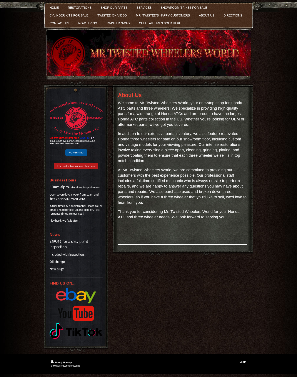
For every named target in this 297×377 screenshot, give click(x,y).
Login (243, 362)
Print (58, 362)
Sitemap (67, 362)
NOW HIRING (76, 152)
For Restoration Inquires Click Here (76, 166)
